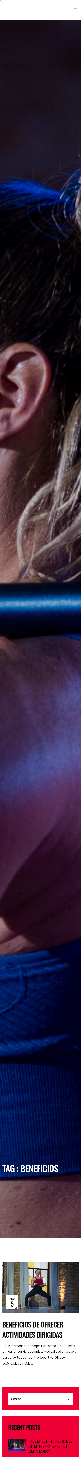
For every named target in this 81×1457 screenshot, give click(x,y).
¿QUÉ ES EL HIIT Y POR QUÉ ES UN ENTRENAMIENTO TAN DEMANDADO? (51, 1446)
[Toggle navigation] (75, 11)
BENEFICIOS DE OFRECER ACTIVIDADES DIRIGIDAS (32, 1329)
